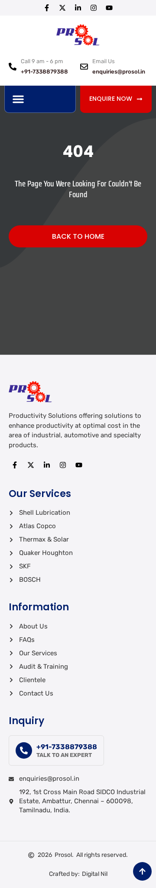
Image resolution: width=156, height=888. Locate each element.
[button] (18, 99)
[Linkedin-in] (78, 7)
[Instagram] (93, 7)
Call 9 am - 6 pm (42, 61)
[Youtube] (109, 7)
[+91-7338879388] (24, 750)
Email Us (103, 61)
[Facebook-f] (46, 7)
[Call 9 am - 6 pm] (12, 67)
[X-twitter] (62, 7)
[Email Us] (84, 67)
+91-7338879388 (66, 747)
